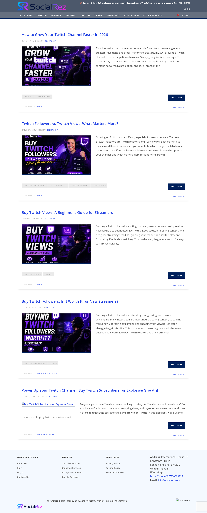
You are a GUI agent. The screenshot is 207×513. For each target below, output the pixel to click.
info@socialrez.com (169, 480)
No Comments (179, 108)
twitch (28, 96)
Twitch (39, 107)
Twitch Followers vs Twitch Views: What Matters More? (70, 123)
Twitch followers (80, 185)
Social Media (48, 434)
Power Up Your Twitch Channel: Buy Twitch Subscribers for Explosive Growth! (90, 390)
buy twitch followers (35, 185)
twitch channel (44, 96)
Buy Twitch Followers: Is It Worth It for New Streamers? (70, 301)
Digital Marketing (50, 373)
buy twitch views (58, 185)
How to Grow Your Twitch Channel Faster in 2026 (65, 34)
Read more (176, 97)
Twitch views (99, 185)
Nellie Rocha (50, 41)
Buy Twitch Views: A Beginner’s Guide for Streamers (67, 212)
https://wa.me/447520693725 (166, 476)
